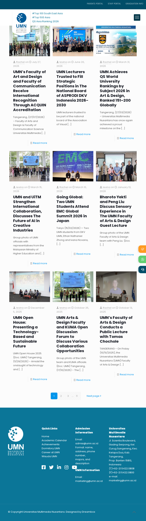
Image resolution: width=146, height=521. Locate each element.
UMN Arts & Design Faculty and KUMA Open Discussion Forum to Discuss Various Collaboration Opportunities (72, 334)
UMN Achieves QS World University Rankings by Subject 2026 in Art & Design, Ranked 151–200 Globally (115, 89)
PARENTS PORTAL (95, 3)
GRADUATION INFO (134, 3)
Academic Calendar (54, 440)
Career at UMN (51, 452)
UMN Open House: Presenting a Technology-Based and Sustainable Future (26, 332)
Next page (93, 396)
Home (45, 436)
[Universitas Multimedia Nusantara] (18, 17)
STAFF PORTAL (114, 3)
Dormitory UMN (51, 448)
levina (63, 62)
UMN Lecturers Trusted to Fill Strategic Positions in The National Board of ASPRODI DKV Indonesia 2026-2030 (72, 89)
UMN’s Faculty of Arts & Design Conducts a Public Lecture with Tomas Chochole (116, 329)
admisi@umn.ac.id (86, 443)
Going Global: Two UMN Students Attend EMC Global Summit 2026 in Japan (72, 209)
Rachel (20, 62)
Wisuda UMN (49, 456)
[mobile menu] (137, 17)
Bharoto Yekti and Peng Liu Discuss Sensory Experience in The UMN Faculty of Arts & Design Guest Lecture (116, 211)
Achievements (51, 444)
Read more (40, 143)
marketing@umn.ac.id (89, 481)
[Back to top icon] (134, 512)
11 (77, 396)
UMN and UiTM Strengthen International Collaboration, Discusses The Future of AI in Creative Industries (27, 214)
